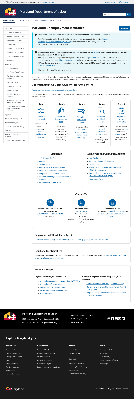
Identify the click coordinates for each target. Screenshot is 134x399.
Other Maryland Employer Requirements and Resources (16, 108)
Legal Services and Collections (13, 95)
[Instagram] (109, 319)
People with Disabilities (15, 52)
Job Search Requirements (16, 36)
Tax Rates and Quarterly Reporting (15, 77)
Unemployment (9, 20)
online (125, 129)
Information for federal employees (52, 167)
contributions (94, 57)
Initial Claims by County (15, 127)
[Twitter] (116, 319)
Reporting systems (96, 179)
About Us (74, 315)
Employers (9, 64)
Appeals (8, 115)
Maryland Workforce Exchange (100, 131)
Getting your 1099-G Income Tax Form (54, 290)
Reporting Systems (14, 86)
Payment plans (94, 164)
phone (117, 134)
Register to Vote (83, 319)
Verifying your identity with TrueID (52, 173)
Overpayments (12, 44)
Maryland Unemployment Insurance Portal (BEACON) (60, 281)
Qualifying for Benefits (15, 32)
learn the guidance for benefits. (41, 134)
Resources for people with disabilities (53, 170)
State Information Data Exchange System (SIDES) (105, 284)
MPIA (73, 319)
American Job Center (118, 211)
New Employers (12, 68)
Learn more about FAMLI (47, 65)
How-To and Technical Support (13, 135)
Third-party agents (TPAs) (68, 60)
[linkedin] (123, 319)
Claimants (9, 28)
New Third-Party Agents (15, 72)
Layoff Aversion (12, 90)
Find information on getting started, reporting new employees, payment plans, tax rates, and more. (72, 239)
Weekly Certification (14, 40)
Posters (90, 315)
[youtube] (119, 319)
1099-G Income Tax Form (16, 141)
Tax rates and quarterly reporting (101, 161)
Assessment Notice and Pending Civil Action (15, 101)
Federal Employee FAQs (15, 48)
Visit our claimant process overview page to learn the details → (54, 90)
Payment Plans (12, 82)
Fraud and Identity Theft (13, 119)
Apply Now (11, 60)
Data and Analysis (11, 123)
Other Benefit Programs (15, 56)
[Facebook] (112, 319)
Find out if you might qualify (41, 117)
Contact (8, 131)
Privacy (82, 315)
